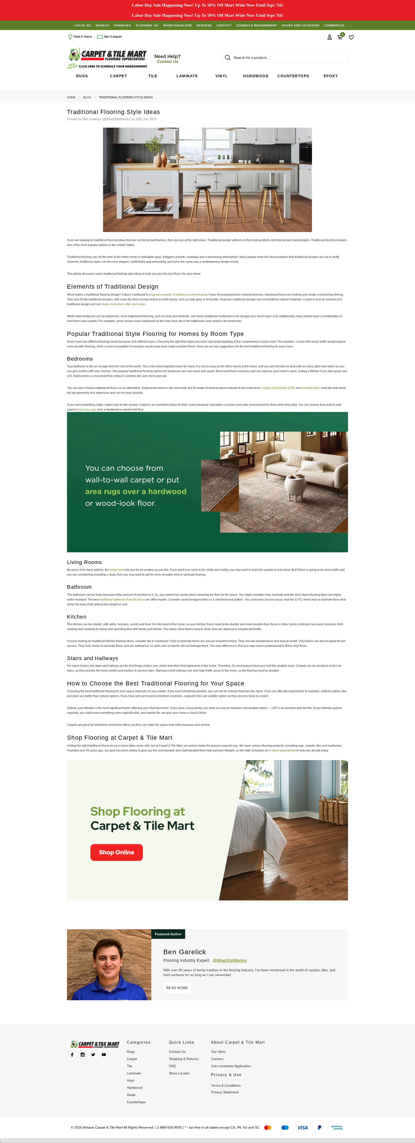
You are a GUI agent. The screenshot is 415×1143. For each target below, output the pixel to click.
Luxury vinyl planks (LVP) (278, 388)
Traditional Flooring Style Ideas (126, 97)
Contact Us (177, 1052)
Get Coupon (112, 36)
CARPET (132, 1059)
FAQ (172, 1066)
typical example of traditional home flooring (179, 294)
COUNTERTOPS (136, 1102)
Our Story (218, 1052)
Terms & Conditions (226, 1085)
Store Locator (179, 1073)
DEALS (131, 1095)
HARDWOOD (134, 1087)
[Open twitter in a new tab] (93, 1054)
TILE (129, 1066)
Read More (177, 988)
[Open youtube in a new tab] (104, 1054)
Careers (217, 1059)
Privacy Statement (225, 1092)
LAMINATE (134, 1073)
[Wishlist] (351, 37)
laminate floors (311, 388)
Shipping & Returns (183, 1059)
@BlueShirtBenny (230, 960)
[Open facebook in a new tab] (72, 1054)
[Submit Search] (228, 58)
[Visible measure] (108, 66)
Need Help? (167, 59)
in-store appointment (282, 750)
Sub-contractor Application (231, 1066)
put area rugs (88, 409)
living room (117, 570)
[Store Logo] (108, 54)
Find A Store (82, 36)
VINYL (130, 1080)
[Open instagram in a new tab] (83, 1054)
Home (71, 97)
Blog (87, 97)
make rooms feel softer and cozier (123, 304)
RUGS (131, 1052)
